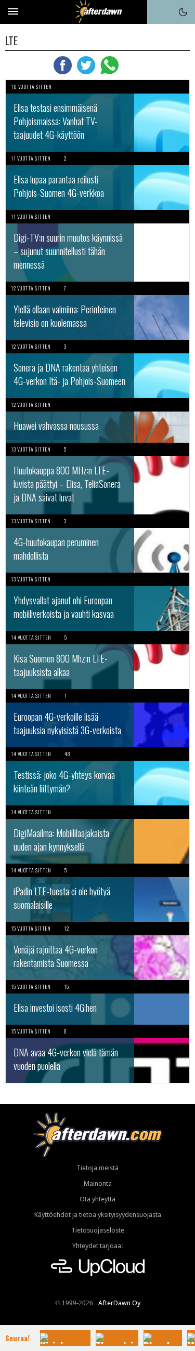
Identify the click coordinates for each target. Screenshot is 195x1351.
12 (66, 928)
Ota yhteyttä (97, 1199)
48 (67, 754)
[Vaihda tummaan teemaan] (183, 12)
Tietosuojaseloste (97, 1230)
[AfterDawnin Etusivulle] (97, 11)
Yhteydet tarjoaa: (97, 1246)
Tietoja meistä (97, 1168)
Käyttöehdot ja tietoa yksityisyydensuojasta (97, 1214)
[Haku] (159, 12)
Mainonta (98, 1183)
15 (66, 986)
